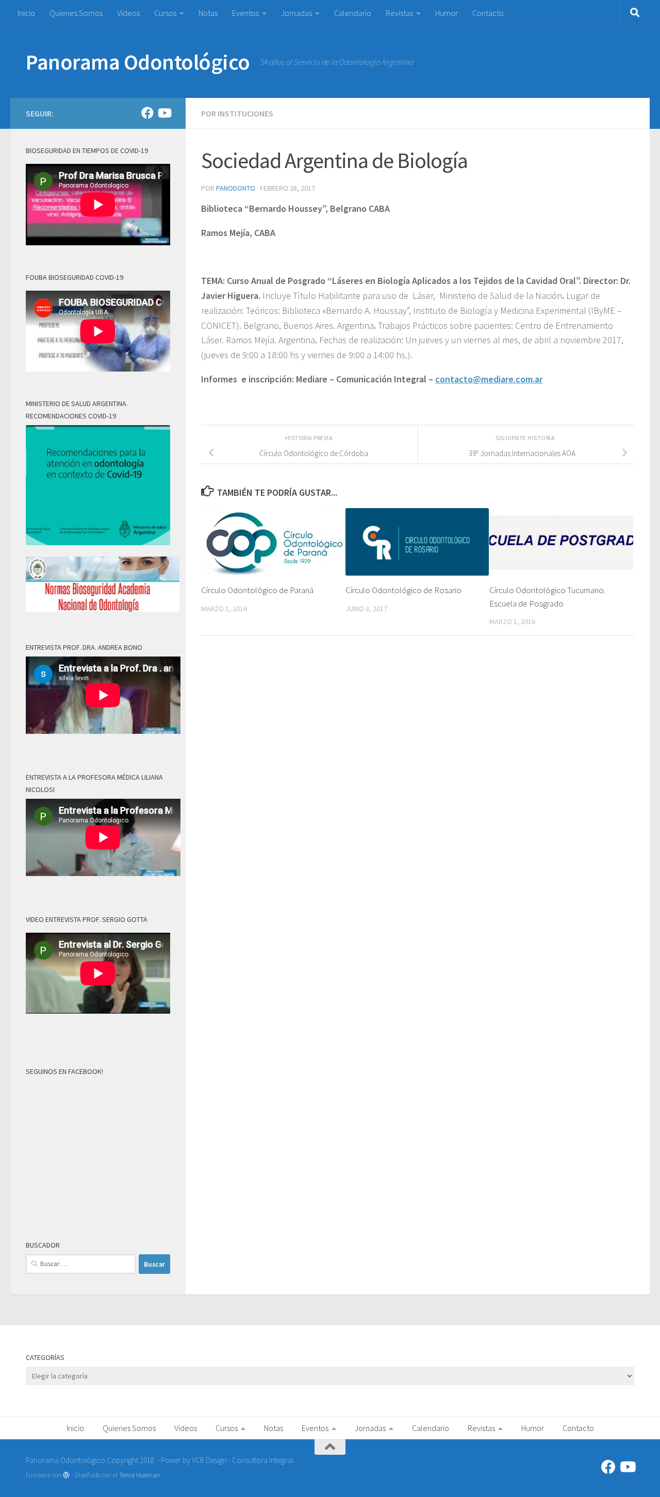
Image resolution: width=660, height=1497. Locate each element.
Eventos (245, 13)
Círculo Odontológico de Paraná (257, 590)
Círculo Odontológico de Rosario (403, 590)
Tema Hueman (139, 1475)
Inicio (26, 13)
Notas (208, 13)
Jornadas (296, 13)
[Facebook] (147, 113)
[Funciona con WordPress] (66, 1475)
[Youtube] (164, 113)
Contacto (488, 13)
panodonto (235, 188)
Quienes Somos (76, 13)
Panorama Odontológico (138, 61)
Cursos (165, 13)
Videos (128, 13)
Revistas (399, 13)
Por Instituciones (237, 113)
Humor (446, 13)
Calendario (352, 13)
